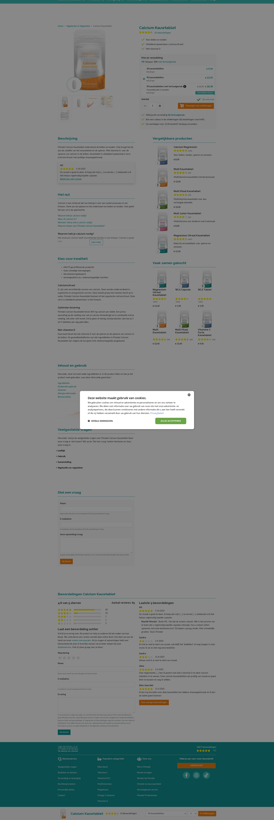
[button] (100, 420)
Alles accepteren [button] (171, 420)
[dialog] (137, 410)
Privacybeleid (157, 413)
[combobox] (189, 394)
